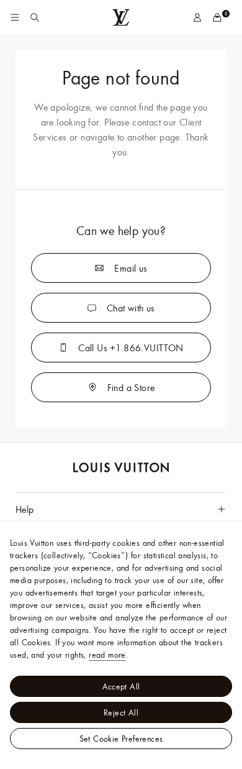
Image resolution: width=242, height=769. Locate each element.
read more (107, 654)
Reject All (121, 712)
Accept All (121, 686)
